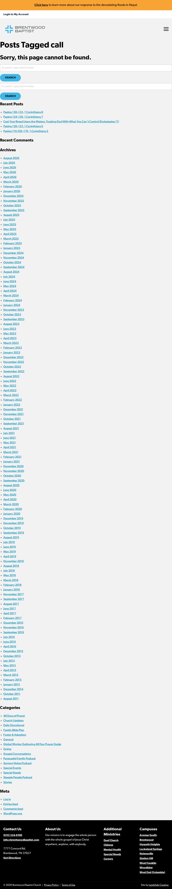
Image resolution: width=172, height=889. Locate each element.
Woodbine (146, 867)
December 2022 (13, 357)
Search (10, 77)
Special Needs (12, 772)
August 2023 (11, 324)
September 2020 (13, 480)
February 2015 (12, 679)
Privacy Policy (51, 885)
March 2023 (11, 343)
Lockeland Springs (151, 849)
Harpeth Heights (150, 844)
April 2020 (9, 499)
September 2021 (13, 423)
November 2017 (13, 594)
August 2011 (11, 698)
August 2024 (11, 271)
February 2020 (12, 509)
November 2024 (13, 257)
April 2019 (9, 556)
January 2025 (11, 248)
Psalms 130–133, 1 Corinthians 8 (23, 112)
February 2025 (12, 243)
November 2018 (13, 561)
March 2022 (11, 395)
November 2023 (13, 309)
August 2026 (11, 158)
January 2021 (11, 461)
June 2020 (9, 490)
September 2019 (13, 532)
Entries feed (10, 804)
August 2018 (11, 565)
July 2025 (9, 219)
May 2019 (9, 551)
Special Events (12, 768)
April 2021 (9, 447)
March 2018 (10, 580)
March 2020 (11, 504)
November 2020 (13, 471)
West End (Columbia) (152, 872)
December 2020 (13, 466)
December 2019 (13, 518)
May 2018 (9, 575)
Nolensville (146, 853)
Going (7, 749)
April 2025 (9, 234)
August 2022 (11, 376)
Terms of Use (68, 885)
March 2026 (11, 181)
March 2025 (11, 238)
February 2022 (12, 399)
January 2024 (11, 305)
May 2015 (9, 665)
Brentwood (147, 840)
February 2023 (12, 347)
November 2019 (13, 523)
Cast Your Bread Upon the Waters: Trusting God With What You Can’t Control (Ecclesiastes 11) (61, 121)
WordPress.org (12, 813)
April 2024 (9, 290)
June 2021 (9, 437)
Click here (41, 5)
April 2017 (9, 613)
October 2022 (12, 366)
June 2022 (9, 381)
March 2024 (11, 295)
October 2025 (12, 205)
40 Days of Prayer (14, 715)
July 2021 (9, 433)
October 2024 (12, 262)
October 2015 (12, 656)
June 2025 (9, 224)
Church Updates (13, 720)
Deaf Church (111, 840)
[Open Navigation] (166, 29)
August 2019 (11, 537)
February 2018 (12, 584)
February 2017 (12, 618)
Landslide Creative (159, 885)
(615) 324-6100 (12, 835)
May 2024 (9, 286)
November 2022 (13, 362)
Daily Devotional (13, 725)
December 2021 (13, 409)
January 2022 (11, 404)
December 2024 (13, 253)
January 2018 (11, 589)
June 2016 (9, 641)
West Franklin (148, 863)
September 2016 (13, 632)
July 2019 (9, 542)
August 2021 (11, 428)
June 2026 (9, 167)
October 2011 (11, 694)
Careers (108, 859)
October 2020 (12, 475)
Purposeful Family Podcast (19, 758)
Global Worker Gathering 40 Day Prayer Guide (32, 744)
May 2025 (9, 229)
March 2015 (10, 675)
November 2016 (13, 627)
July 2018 (9, 570)
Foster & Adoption (14, 734)
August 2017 (11, 604)
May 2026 (9, 172)
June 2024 (9, 281)
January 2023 (11, 352)
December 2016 (13, 622)
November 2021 (13, 414)
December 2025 (13, 196)
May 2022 (9, 385)
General (8, 739)
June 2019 (9, 546)
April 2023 (9, 338)
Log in (7, 799)
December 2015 (13, 651)
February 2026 (12, 186)
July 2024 (9, 276)
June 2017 (9, 608)
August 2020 (11, 485)
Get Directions (12, 858)
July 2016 (9, 637)
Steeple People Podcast (17, 777)
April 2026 (9, 177)
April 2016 (9, 646)
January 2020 (11, 513)
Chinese (108, 845)
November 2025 (13, 200)
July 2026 (9, 162)
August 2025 (11, 215)
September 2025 (13, 210)
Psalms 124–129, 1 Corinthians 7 (23, 116)
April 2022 (9, 390)
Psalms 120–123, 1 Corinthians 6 (23, 126)
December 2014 (13, 689)
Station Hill (146, 858)
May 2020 (9, 494)
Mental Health (112, 849)
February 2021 (12, 456)
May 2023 (9, 333)
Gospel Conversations (17, 753)
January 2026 (11, 191)
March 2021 (10, 452)
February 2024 (12, 300)
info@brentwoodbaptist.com (21, 840)
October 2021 (12, 418)
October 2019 (12, 528)
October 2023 (12, 314)
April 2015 (9, 670)
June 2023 (9, 328)
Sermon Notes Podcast (17, 763)
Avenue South (148, 835)
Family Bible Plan (13, 730)
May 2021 (9, 442)
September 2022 (13, 371)
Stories (7, 782)
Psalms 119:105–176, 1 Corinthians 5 (25, 131)
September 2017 (13, 599)
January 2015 (11, 684)
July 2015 (9, 660)
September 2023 (13, 319)
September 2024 (13, 267)
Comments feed (13, 808)
